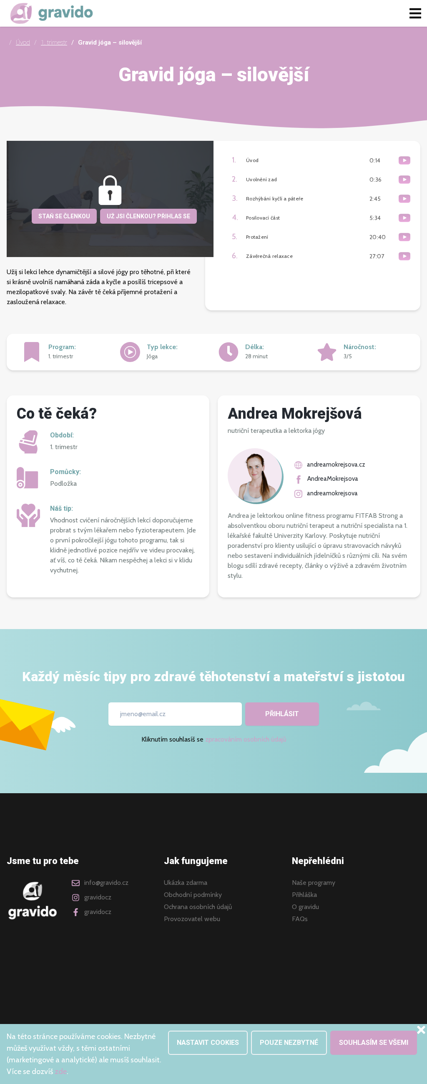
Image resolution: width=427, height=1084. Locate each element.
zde (61, 1071)
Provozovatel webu (192, 919)
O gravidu (305, 907)
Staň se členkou (64, 216)
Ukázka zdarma (185, 883)
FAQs (300, 919)
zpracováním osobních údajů (245, 739)
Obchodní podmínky (193, 895)
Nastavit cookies (208, 1043)
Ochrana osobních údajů (198, 907)
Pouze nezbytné (289, 1043)
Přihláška (304, 895)
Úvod (23, 42)
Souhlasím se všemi (373, 1043)
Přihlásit (282, 714)
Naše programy (313, 883)
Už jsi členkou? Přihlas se (148, 216)
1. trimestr (54, 42)
